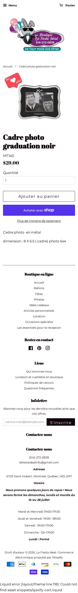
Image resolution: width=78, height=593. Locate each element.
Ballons (39, 288)
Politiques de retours (39, 382)
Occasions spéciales (39, 322)
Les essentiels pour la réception (39, 327)
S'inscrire (61, 422)
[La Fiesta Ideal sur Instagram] (47, 349)
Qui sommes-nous (39, 371)
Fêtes (39, 294)
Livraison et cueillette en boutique (39, 377)
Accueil (8, 66)
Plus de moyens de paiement (39, 221)
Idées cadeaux (39, 305)
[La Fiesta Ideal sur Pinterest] (39, 349)
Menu (12, 5)
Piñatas (39, 299)
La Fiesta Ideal (46, 552)
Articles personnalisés (39, 310)
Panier (70, 5)
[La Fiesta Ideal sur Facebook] (30, 349)
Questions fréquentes (39, 388)
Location (39, 316)
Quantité (10, 173)
